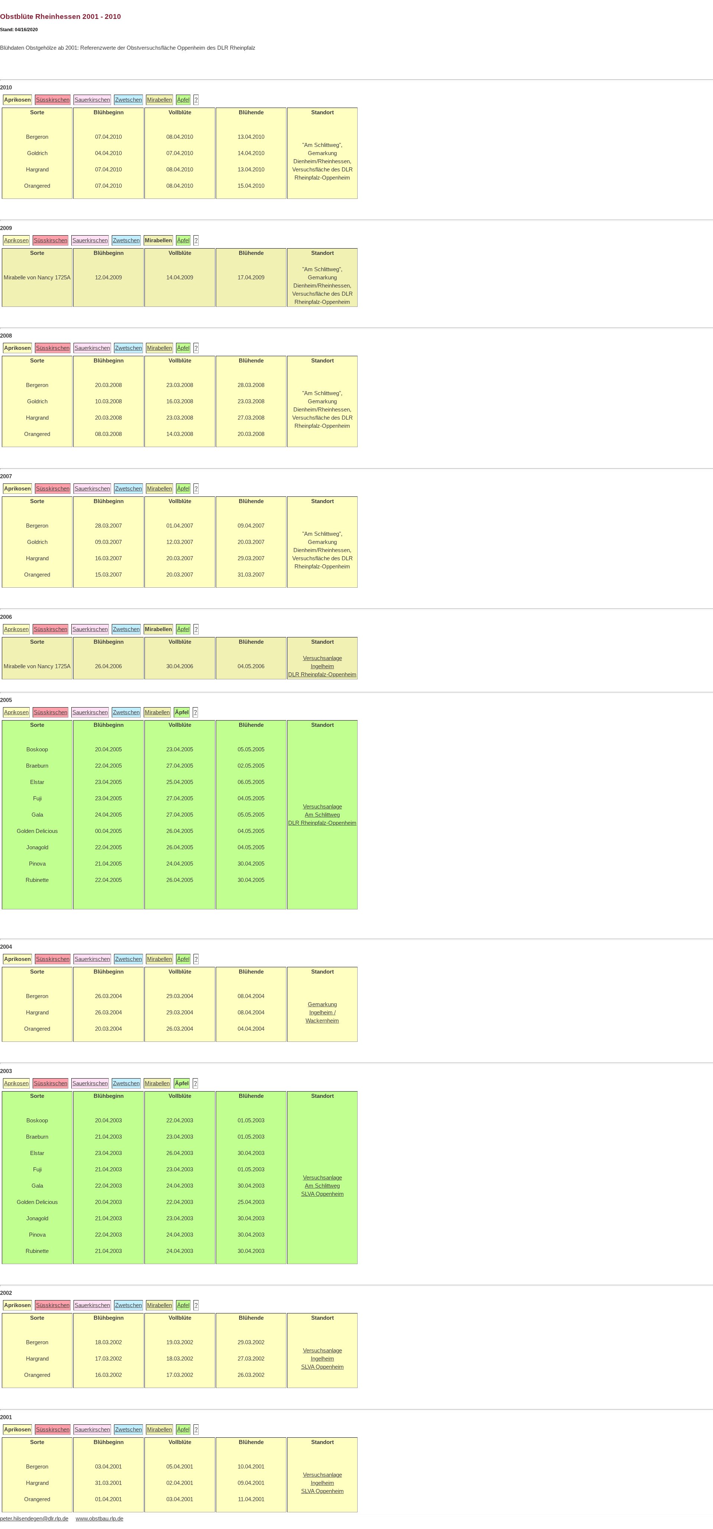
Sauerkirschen (92, 100)
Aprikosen (16, 240)
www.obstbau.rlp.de (99, 1519)
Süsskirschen (52, 100)
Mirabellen (159, 100)
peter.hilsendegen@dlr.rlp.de (34, 1519)
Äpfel (183, 100)
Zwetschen (128, 100)
